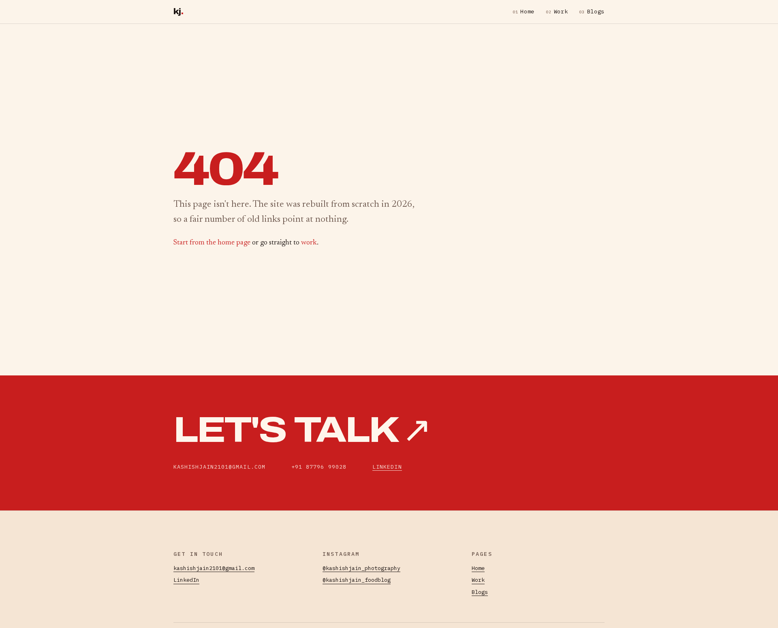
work (309, 242)
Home (523, 11)
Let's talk (301, 430)
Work (557, 11)
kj (178, 11)
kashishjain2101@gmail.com (213, 568)
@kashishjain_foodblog (357, 579)
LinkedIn (387, 466)
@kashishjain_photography (361, 568)
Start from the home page (211, 242)
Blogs (592, 11)
